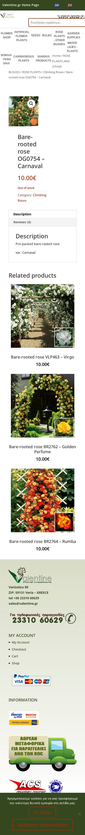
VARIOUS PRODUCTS (43, 58)
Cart (15, 656)
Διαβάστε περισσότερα (42, 825)
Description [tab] (22, 214)
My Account (20, 642)
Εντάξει (42, 812)
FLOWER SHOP (6, 35)
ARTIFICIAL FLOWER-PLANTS (21, 36)
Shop (15, 663)
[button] (31, 103)
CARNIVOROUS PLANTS (23, 58)
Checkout (19, 649)
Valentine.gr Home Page (20, 5)
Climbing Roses (53, 72)
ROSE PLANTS (31, 72)
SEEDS (35, 35)
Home (56, 56)
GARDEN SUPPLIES (73, 35)
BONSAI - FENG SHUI (6, 59)
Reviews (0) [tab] (22, 222)
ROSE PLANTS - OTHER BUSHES (59, 38)
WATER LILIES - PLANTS (72, 47)
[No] (79, 814)
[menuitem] (57, 5)
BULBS (47, 35)
